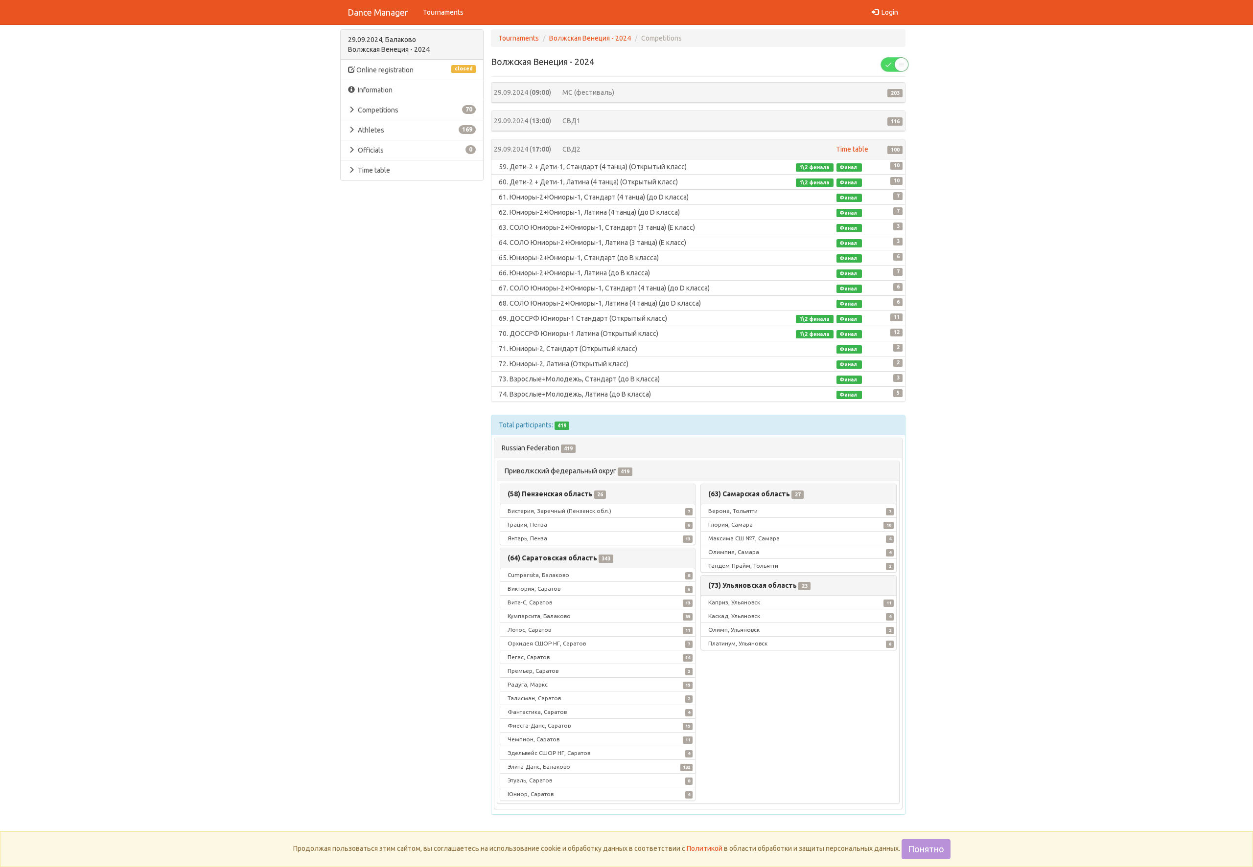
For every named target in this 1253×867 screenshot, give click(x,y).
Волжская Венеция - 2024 (590, 38)
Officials (413, 150)
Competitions (413, 110)
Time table (374, 170)
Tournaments (443, 12)
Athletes (413, 130)
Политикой (704, 848)
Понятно (926, 849)
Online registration (414, 70)
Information (374, 90)
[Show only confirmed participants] (895, 64)
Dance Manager (378, 12)
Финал (849, 167)
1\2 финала (815, 167)
